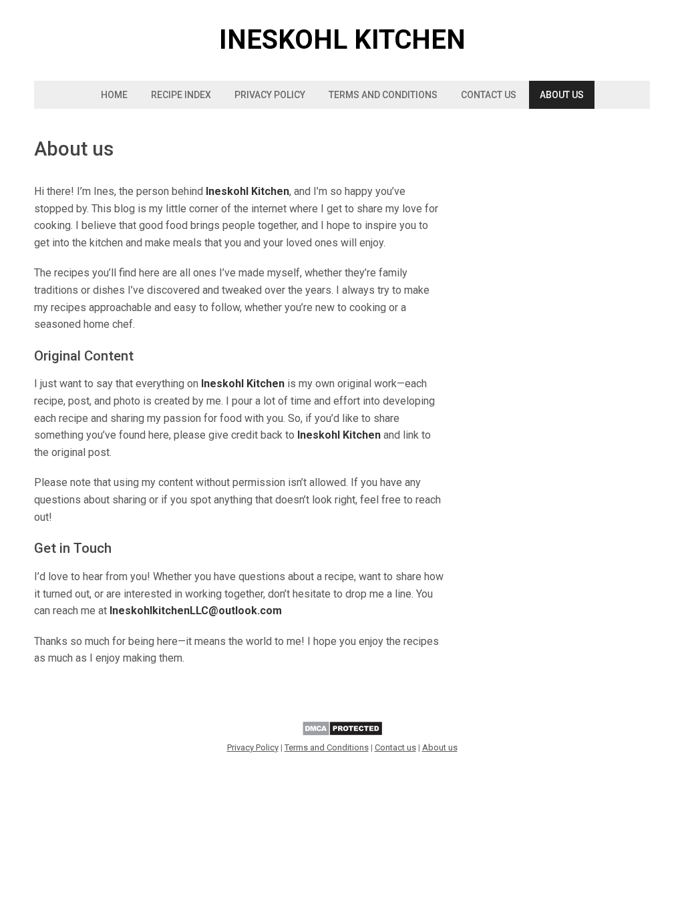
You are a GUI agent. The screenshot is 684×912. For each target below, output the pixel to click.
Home (114, 94)
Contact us (488, 94)
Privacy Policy (269, 94)
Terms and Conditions (383, 94)
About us (562, 94)
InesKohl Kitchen (342, 40)
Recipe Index (181, 94)
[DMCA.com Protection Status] (342, 733)
